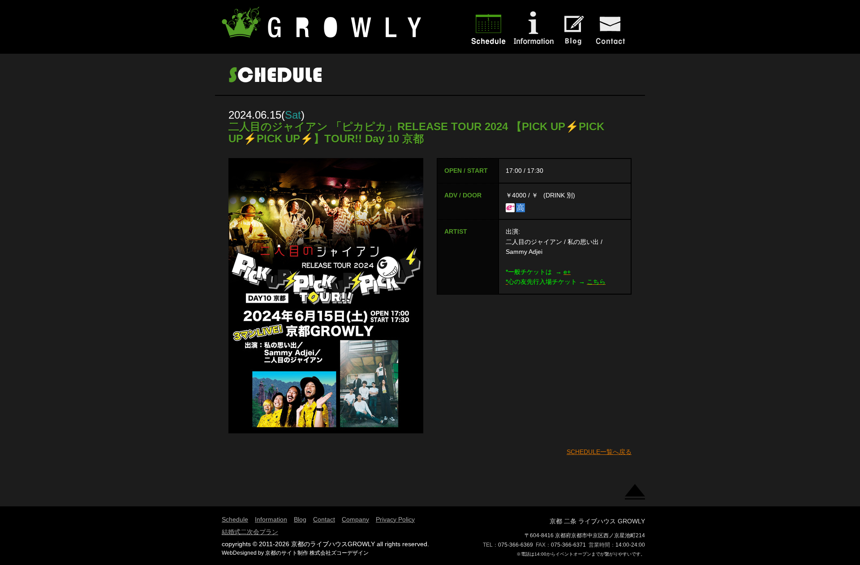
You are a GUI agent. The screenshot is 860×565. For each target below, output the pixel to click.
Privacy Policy (395, 519)
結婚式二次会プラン (250, 531)
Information (271, 519)
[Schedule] (488, 46)
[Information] (533, 46)
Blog (300, 519)
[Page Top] (635, 494)
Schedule (235, 519)
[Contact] (613, 46)
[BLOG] (573, 46)
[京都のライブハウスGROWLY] (322, 33)
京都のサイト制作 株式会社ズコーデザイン (317, 553)
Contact (324, 519)
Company (355, 519)
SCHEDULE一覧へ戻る (599, 451)
